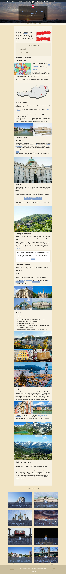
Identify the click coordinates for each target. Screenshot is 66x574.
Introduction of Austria (24, 48)
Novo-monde (44, 568)
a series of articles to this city (26, 280)
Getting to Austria (23, 49)
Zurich (36, 144)
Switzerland (35, 66)
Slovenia (34, 69)
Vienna (25, 33)
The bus (17, 152)
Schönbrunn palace (36, 282)
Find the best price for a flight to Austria (33, 198)
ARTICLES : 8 (33, 15)
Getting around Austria (24, 51)
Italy (49, 64)
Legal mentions (33, 569)
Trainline (18, 248)
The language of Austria (24, 53)
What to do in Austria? (24, 52)
